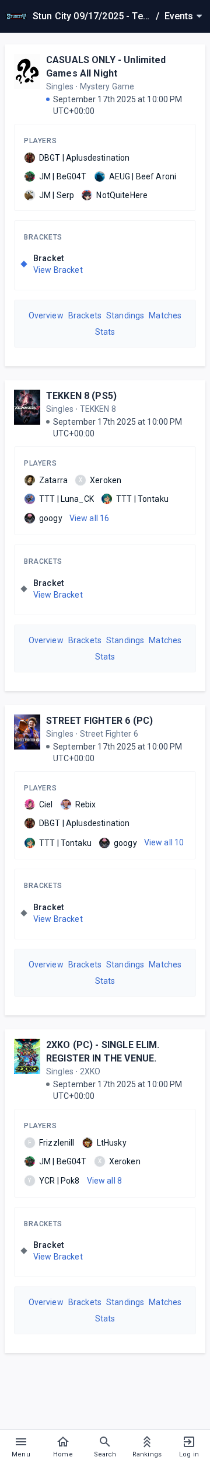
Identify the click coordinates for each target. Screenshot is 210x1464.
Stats (105, 331)
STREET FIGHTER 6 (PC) (99, 720)
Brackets (43, 237)
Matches (165, 315)
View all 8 (105, 1180)
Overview (46, 315)
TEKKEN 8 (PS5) (81, 395)
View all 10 (164, 842)
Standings (125, 315)
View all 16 (89, 518)
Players (40, 141)
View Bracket (58, 270)
